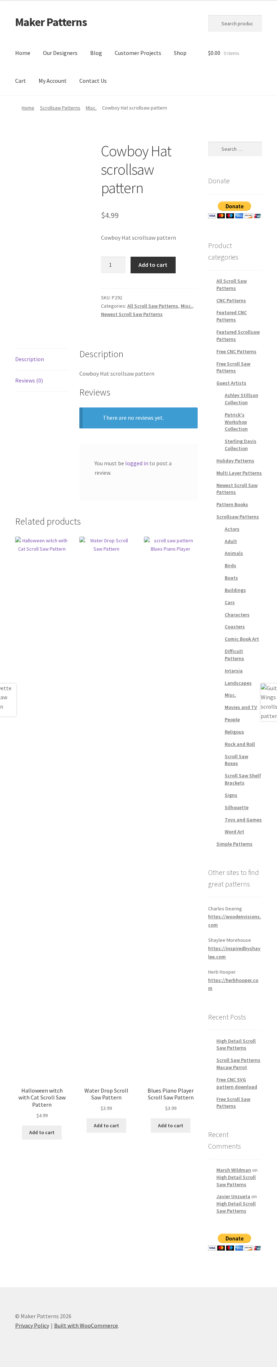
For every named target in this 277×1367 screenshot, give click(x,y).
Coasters (235, 626)
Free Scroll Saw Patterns (233, 367)
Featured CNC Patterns (231, 316)
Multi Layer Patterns (239, 473)
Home (22, 52)
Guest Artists (231, 383)
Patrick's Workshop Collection (236, 421)
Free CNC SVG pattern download (236, 1083)
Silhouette (237, 807)
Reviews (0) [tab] (29, 380)
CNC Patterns (231, 300)
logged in (136, 463)
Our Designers (60, 52)
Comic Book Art (242, 639)
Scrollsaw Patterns (60, 107)
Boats (231, 577)
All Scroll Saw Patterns (152, 306)
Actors (232, 529)
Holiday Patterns (235, 460)
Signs (231, 795)
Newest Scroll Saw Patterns (132, 314)
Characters (237, 614)
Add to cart (152, 264)
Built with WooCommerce (86, 1325)
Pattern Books (232, 504)
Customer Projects (138, 52)
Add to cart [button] (41, 1132)
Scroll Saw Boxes (236, 760)
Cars (230, 602)
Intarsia (234, 670)
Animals (234, 553)
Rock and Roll (240, 744)
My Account (53, 80)
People (232, 719)
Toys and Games (243, 819)
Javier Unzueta (233, 1196)
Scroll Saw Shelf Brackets (243, 779)
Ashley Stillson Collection (241, 399)
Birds (230, 565)
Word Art (234, 831)
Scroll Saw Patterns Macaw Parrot (238, 1064)
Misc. (91, 107)
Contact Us (93, 80)
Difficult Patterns (234, 655)
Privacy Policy (32, 1325)
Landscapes (238, 683)
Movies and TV (241, 707)
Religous (234, 732)
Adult (231, 541)
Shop (180, 52)
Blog (96, 52)
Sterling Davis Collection (240, 445)
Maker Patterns (51, 22)
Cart (20, 80)
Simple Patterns (234, 844)
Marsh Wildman (233, 1170)
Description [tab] (29, 359)
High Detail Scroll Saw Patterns (236, 1044)
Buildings (235, 590)
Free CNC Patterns (236, 351)
